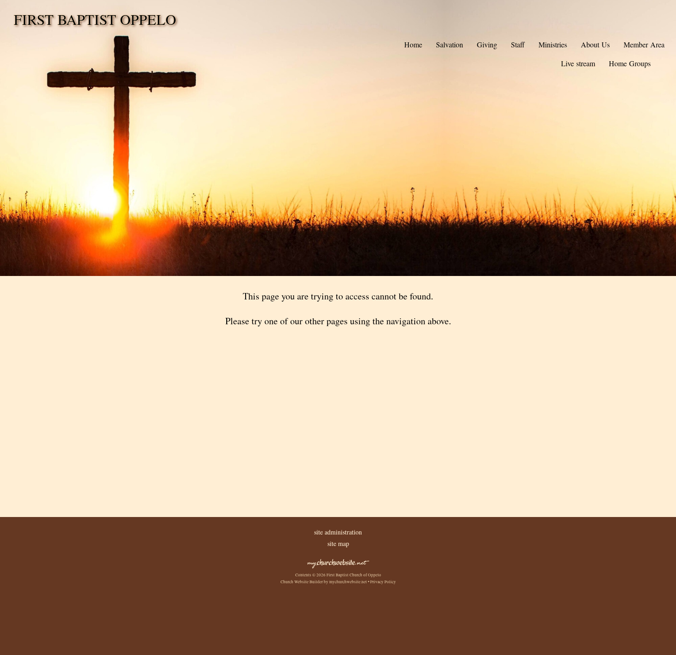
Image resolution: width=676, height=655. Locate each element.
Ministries (553, 44)
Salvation (449, 44)
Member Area (644, 44)
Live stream (578, 63)
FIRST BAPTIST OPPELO (95, 19)
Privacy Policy (383, 582)
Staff (518, 44)
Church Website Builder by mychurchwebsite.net (324, 582)
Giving (487, 44)
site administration (338, 532)
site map (338, 543)
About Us (595, 44)
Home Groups (630, 63)
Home (413, 44)
